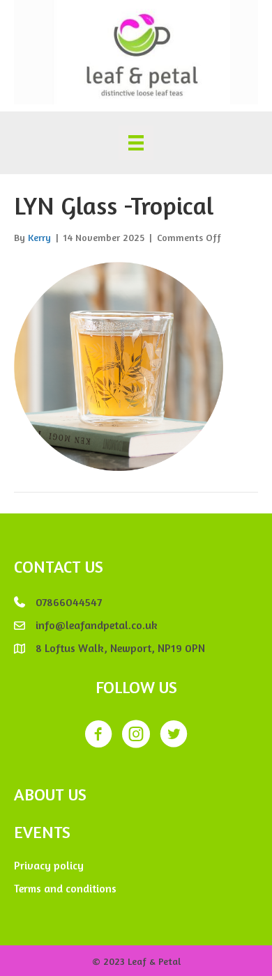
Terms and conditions (65, 888)
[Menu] (136, 142)
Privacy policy (49, 865)
